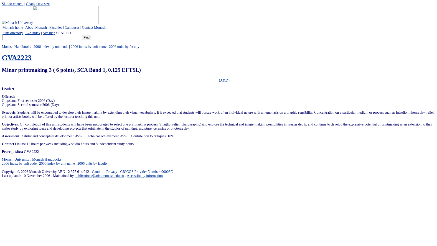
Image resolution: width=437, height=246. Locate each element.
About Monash (36, 27)
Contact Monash (94, 27)
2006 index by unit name (89, 47)
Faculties (55, 27)
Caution (97, 172)
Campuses (72, 27)
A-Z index (32, 33)
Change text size (38, 4)
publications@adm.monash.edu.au (99, 176)
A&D (224, 80)
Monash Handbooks (16, 47)
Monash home (13, 27)
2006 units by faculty (124, 47)
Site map (49, 33)
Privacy (111, 172)
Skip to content (12, 4)
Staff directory (13, 33)
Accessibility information (145, 176)
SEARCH (63, 33)
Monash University (15, 159)
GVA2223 (17, 58)
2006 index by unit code (50, 47)
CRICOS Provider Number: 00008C (146, 172)
